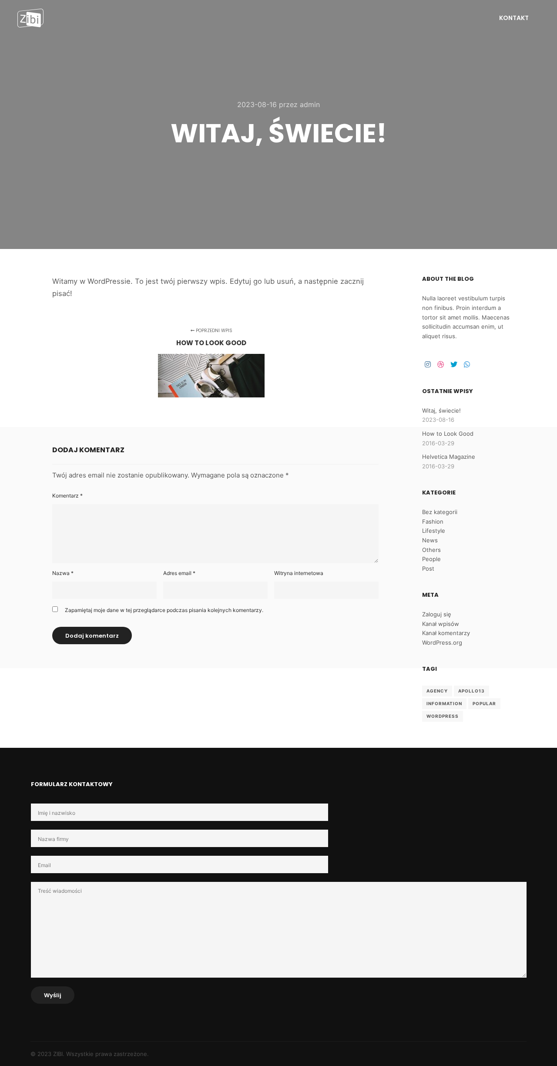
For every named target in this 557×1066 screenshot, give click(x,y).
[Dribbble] (440, 364)
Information (444, 703)
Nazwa (63, 573)
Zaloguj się (436, 614)
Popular (484, 703)
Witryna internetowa (298, 573)
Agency (437, 690)
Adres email (179, 573)
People (431, 558)
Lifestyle (433, 530)
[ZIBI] (30, 18)
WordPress (442, 716)
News (430, 540)
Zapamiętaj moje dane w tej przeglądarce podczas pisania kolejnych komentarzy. (164, 610)
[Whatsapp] (467, 364)
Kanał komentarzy (446, 632)
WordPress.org (442, 642)
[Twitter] (454, 364)
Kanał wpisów (440, 623)
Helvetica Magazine (448, 456)
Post (428, 568)
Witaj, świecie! (441, 410)
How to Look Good (447, 433)
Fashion (432, 521)
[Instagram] (427, 364)
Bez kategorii (439, 511)
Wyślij (52, 995)
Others (431, 549)
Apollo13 (471, 690)
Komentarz (67, 495)
